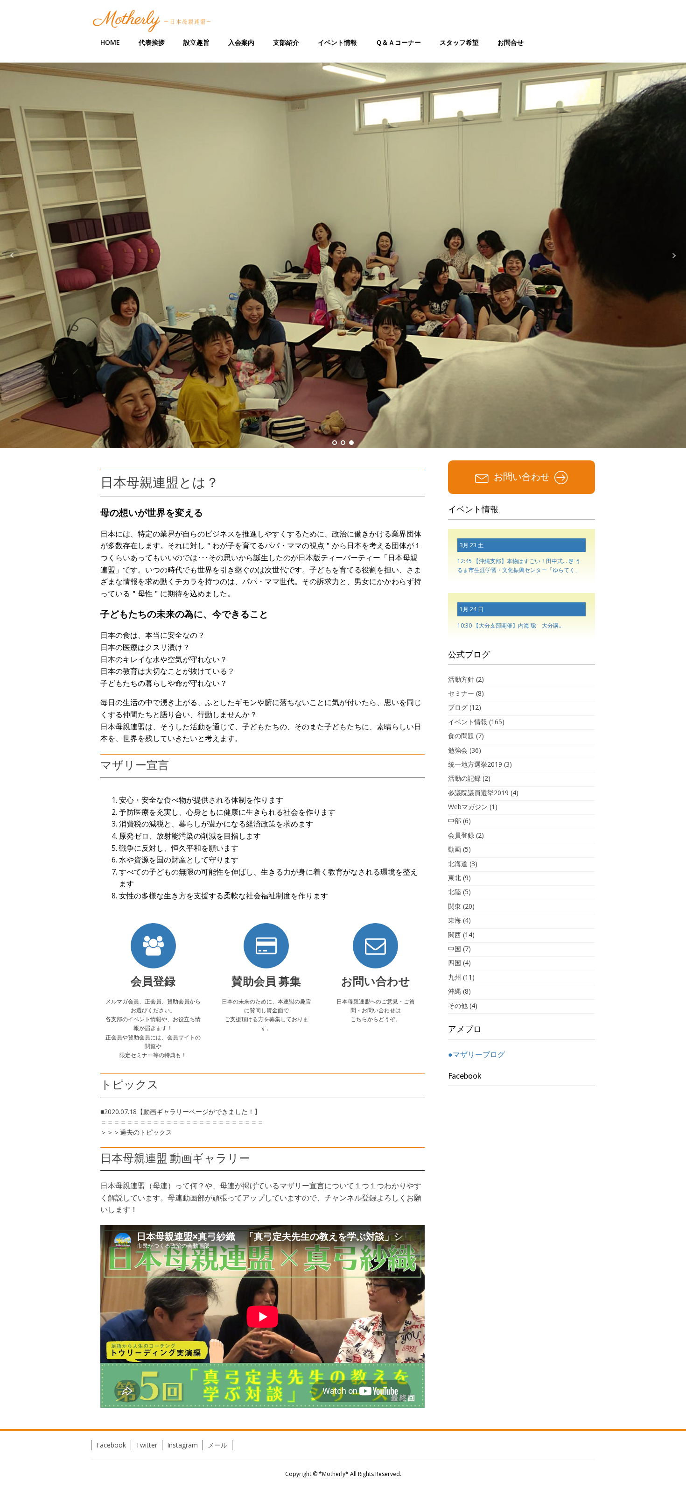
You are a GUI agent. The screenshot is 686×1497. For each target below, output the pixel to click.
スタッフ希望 (459, 42)
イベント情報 (337, 42)
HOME (110, 42)
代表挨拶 (152, 42)
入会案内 (241, 42)
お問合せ (510, 42)
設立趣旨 (196, 42)
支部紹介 (286, 42)
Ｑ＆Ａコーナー (398, 42)
